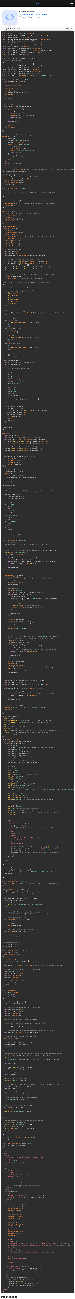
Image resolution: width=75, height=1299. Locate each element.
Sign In (70, 3)
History (31, 17)
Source (24, 17)
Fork (39, 17)
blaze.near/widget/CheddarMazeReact (34, 14)
